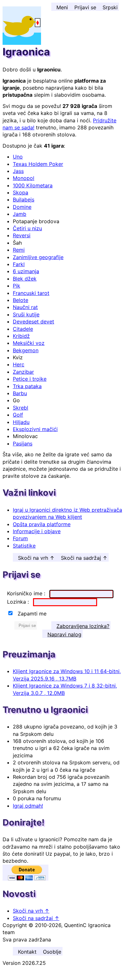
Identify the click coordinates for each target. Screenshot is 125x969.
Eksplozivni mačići (35, 429)
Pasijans (22, 443)
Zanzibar (23, 372)
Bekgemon (25, 350)
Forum (20, 538)
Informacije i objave (37, 531)
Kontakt (27, 952)
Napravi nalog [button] (64, 634)
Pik (16, 285)
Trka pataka (27, 386)
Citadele (23, 329)
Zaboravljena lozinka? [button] (82, 626)
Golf (18, 414)
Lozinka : (18, 601)
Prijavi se (85, 7)
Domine (22, 207)
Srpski (110, 7)
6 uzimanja (26, 271)
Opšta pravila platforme (42, 524)
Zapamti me (32, 613)
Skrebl (20, 407)
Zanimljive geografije (38, 257)
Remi (19, 250)
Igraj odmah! (28, 805)
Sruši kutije (26, 314)
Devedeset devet (33, 321)
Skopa (20, 192)
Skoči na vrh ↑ (36, 558)
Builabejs (23, 199)
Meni (62, 7)
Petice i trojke (29, 379)
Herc (18, 364)
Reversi (21, 235)
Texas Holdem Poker (38, 164)
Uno (18, 156)
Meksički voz (29, 343)
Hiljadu (21, 422)
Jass (18, 171)
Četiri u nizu (27, 228)
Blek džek (25, 278)
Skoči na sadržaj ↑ (84, 558)
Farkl (19, 264)
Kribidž (21, 336)
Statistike (24, 545)
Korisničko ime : (27, 593)
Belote (20, 300)
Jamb (19, 214)
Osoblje (52, 952)
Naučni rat (25, 307)
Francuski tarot (31, 293)
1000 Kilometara (33, 185)
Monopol (23, 178)
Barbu (20, 393)
